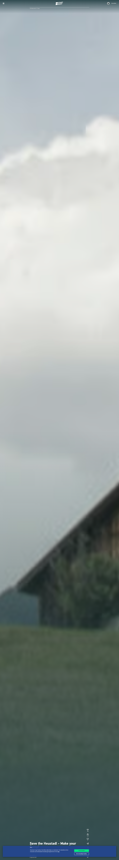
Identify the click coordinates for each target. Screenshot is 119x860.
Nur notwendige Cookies (81, 853)
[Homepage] (59, 3)
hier (59, 851)
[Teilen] (87, 843)
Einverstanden (82, 850)
